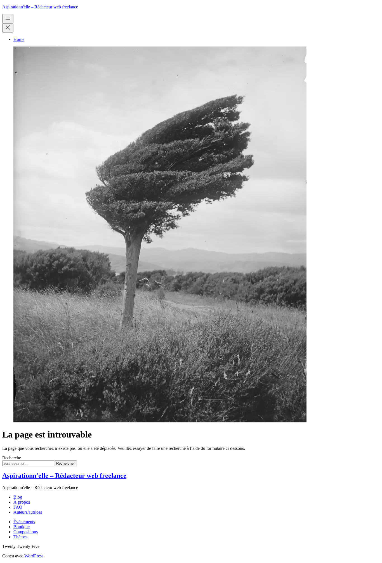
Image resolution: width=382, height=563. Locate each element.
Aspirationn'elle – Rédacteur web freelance (40, 6)
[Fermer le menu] (7, 27)
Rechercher (65, 463)
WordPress (33, 555)
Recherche (11, 457)
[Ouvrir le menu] (7, 18)
